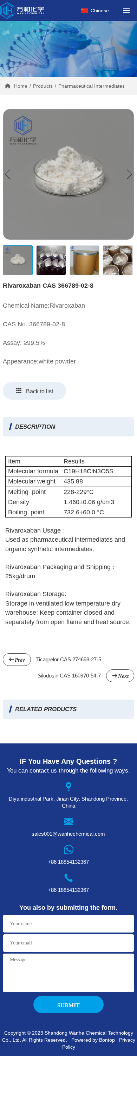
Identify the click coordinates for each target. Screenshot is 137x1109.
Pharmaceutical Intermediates (91, 86)
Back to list (39, 391)
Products (43, 86)
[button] (129, 174)
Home (20, 86)
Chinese (100, 10)
